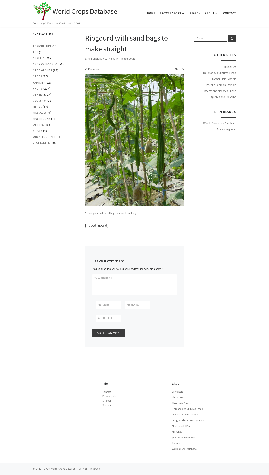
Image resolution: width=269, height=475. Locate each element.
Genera (38, 94)
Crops (37, 76)
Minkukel (177, 431)
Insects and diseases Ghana (220, 91)
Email (133, 304)
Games (176, 443)
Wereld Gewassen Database (219, 123)
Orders (38, 124)
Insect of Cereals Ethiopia (221, 85)
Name (103, 304)
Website (106, 318)
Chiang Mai (178, 397)
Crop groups (42, 70)
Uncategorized (44, 137)
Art (35, 52)
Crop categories (45, 64)
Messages (40, 112)
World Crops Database (184, 449)
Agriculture (42, 46)
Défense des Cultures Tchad (219, 73)
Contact (106, 391)
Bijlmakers (230, 67)
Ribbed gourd (127, 58)
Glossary (40, 100)
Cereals (39, 58)
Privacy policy (110, 396)
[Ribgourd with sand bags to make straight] (134, 140)
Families (39, 82)
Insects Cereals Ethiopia (185, 414)
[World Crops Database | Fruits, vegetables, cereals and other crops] (42, 10)
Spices (37, 131)
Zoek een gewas (226, 129)
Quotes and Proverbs (223, 97)
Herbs (37, 106)
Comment (103, 277)
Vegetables (41, 143)
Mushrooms (42, 118)
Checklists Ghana (181, 403)
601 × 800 (108, 58)
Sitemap (107, 400)
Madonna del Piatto (182, 426)
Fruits (38, 88)
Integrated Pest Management (188, 420)
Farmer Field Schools (224, 79)
